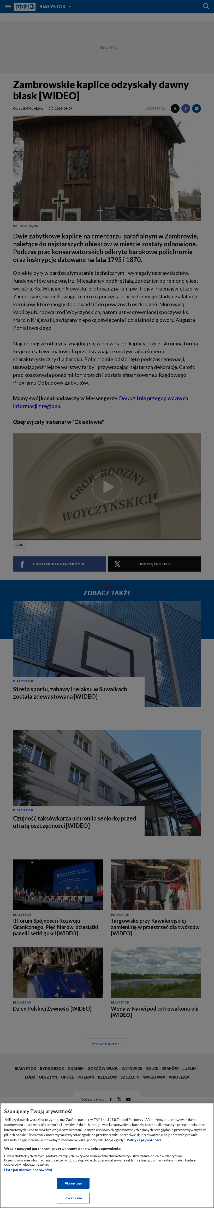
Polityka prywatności (144, 1140)
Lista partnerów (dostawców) (28, 1170)
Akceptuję (73, 1183)
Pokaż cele (73, 1198)
